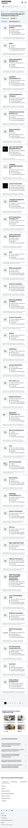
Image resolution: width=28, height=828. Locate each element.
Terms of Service (4, 817)
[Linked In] (1, 810)
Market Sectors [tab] (14, 781)
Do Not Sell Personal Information (7, 820)
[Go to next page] (23, 703)
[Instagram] (9, 810)
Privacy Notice (3, 815)
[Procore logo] (6, 1)
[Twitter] (6, 810)
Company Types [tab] (5, 781)
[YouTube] (12, 810)
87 (20, 703)
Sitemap (2, 822)
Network (4, 3)
